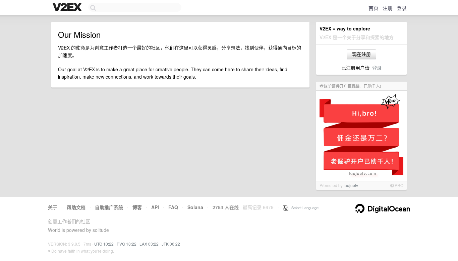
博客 (137, 207)
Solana (195, 207)
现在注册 (361, 54)
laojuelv (351, 185)
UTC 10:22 (104, 244)
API (155, 207)
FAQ (173, 207)
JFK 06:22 (171, 244)
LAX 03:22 (149, 244)
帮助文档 (76, 207)
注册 (388, 7)
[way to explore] (68, 7)
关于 (52, 207)
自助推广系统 (109, 207)
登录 (402, 7)
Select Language (303, 207)
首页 (373, 7)
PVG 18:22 (126, 244)
